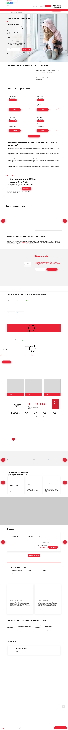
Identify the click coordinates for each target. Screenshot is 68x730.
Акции (50, 0)
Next (65, 221)
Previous (3, 221)
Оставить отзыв (53, 547)
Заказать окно (7, 361)
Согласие (25, 54)
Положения (20, 54)
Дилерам (59, 0)
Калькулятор (35, 6)
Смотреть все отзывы (34, 555)
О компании (45, 0)
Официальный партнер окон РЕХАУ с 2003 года (53, 2)
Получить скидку (26, 49)
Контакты (54, 0)
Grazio (46, 70)
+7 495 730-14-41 (57, 5)
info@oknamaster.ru (57, 7)
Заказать (15, 109)
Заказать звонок (48, 6)
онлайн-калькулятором (25, 242)
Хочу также (42, 547)
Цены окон (41, 6)
